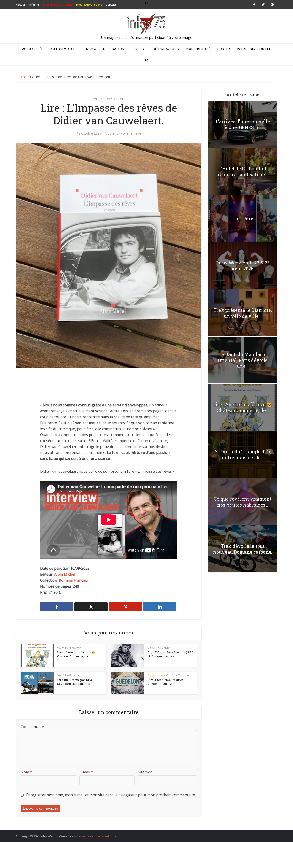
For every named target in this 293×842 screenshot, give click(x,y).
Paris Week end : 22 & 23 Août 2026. (243, 266)
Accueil (26, 77)
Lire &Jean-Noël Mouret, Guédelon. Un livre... (166, 682)
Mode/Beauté (198, 49)
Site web (145, 772)
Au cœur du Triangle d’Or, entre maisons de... (242, 454)
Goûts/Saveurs (165, 49)
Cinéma (89, 49)
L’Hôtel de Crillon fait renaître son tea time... (243, 171)
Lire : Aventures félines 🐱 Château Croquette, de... (76, 654)
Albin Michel (64, 574)
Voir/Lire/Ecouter (254, 49)
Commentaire (32, 726)
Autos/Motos (63, 49)
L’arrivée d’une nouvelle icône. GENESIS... (243, 124)
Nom (26, 772)
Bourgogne (155, 675)
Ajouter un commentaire (123, 133)
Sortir (223, 49)
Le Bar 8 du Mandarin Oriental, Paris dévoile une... (243, 360)
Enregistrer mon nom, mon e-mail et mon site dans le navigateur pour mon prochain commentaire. (111, 794)
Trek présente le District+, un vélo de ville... (243, 313)
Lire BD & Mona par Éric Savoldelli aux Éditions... (74, 682)
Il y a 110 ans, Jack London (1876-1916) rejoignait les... (171, 654)
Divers (137, 49)
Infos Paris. (242, 218)
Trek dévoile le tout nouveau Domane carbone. (242, 549)
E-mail (86, 772)
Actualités (32, 49)
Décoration (114, 49)
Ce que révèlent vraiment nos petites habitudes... (242, 502)
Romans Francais (73, 580)
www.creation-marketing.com (99, 836)
